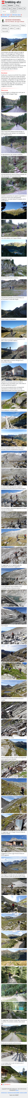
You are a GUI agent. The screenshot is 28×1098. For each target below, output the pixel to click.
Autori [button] (14, 8)
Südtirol (8, 15)
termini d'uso (4, 1092)
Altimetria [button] (4, 28)
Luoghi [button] (18, 28)
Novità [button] (20, 8)
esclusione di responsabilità (13, 1092)
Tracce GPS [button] (5, 31)
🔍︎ (12, 11)
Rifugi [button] (17, 5)
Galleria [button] (12, 28)
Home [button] (4, 5)
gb (3, 1084)
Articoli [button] (4, 8)
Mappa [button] (23, 25)
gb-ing (17, 1090)
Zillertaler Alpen (16, 15)
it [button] (24, 8)
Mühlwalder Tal (5, 16)
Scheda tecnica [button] (15, 25)
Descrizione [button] (5, 25)
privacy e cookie (23, 1092)
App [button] (10, 8)
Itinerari (10, 5)
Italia (3, 15)
